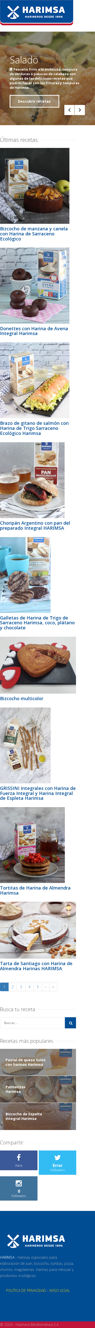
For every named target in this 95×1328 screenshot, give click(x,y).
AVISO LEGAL (59, 1290)
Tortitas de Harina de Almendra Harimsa (35, 890)
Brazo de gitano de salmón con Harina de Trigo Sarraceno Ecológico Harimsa (34, 428)
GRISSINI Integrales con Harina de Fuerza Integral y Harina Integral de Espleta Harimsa (38, 793)
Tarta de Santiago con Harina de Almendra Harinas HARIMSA (36, 965)
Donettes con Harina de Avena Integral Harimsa (34, 331)
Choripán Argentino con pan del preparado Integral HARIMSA (35, 525)
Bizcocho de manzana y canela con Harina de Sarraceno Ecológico (34, 234)
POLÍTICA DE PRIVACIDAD (26, 1290)
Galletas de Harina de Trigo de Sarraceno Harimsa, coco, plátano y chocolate (37, 623)
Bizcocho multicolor (21, 698)
